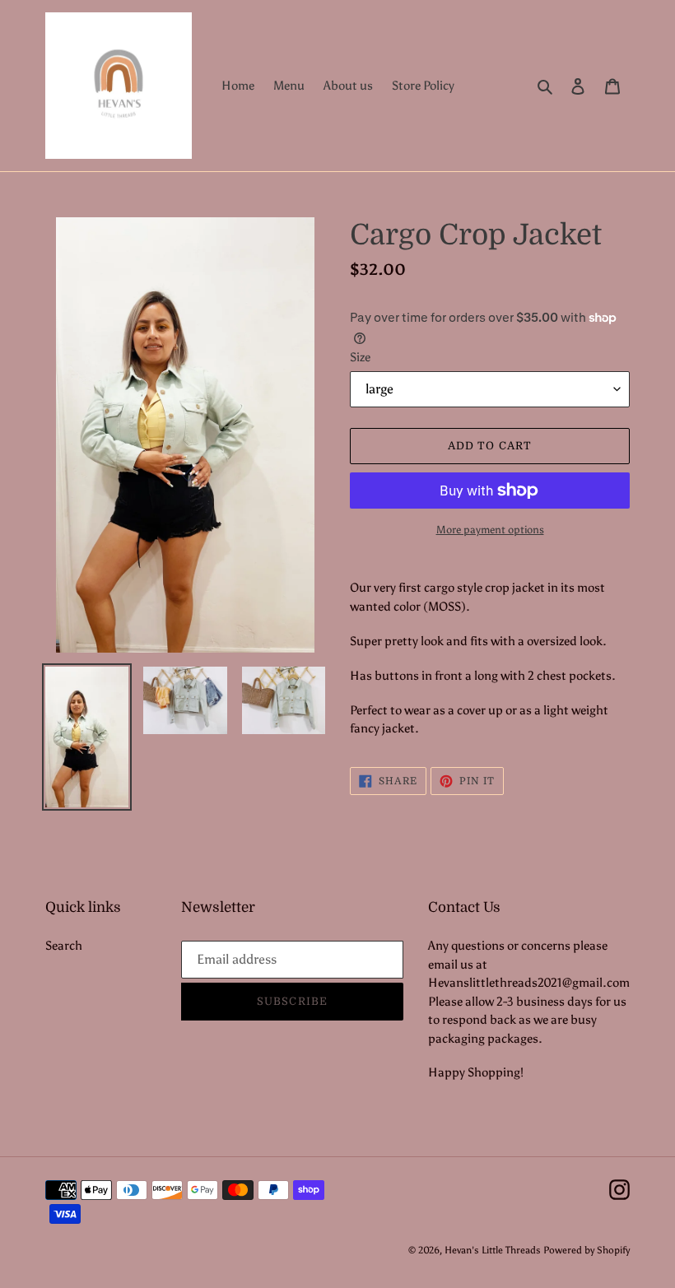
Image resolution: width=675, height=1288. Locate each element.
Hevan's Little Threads (493, 1250)
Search (63, 945)
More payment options (490, 529)
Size (360, 357)
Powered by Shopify (586, 1250)
